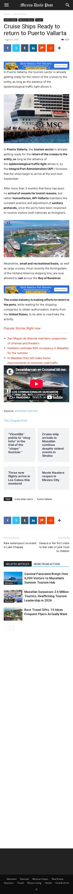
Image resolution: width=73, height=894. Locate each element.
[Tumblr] (24, 48)
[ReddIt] (50, 48)
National (24, 879)
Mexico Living (34, 882)
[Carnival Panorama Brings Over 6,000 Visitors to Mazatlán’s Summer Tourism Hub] (13, 578)
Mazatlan (9, 583)
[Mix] (42, 48)
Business (9, 882)
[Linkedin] (33, 48)
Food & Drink (62, 882)
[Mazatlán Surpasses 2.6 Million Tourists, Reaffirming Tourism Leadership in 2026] (13, 596)
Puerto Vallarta (44, 499)
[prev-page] (6, 628)
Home (7, 14)
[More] (59, 48)
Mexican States (26, 19)
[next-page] (12, 628)
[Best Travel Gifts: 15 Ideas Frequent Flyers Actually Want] (13, 614)
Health (48, 882)
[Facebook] (7, 48)
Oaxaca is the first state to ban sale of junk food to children (54, 547)
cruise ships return (24, 499)
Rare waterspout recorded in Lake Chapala (20, 545)
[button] (6, 5)
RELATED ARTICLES (17, 564)
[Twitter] (16, 48)
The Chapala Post (15, 420)
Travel (39, 19)
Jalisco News (20, 14)
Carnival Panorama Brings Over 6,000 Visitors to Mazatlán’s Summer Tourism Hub (46, 578)
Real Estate (57, 879)
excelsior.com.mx (26, 411)
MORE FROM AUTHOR (47, 564)
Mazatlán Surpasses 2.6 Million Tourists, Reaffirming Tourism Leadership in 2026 (46, 596)
